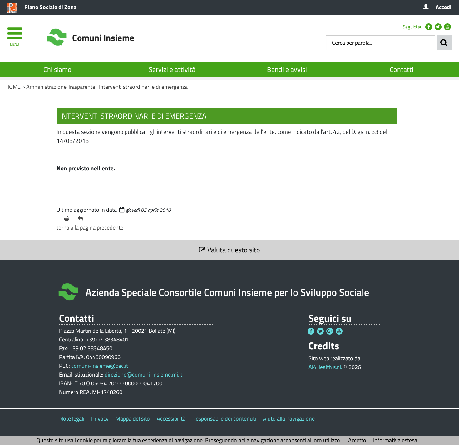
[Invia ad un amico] (82, 218)
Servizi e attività (172, 69)
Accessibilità (171, 418)
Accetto (357, 440)
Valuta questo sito (233, 250)
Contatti (401, 69)
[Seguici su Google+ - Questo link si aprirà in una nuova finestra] (329, 331)
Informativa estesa (395, 440)
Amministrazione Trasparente (60, 87)
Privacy (100, 418)
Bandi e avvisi (287, 69)
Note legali (71, 418)
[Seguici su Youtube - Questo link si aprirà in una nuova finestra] (447, 26)
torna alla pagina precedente (90, 227)
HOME (13, 87)
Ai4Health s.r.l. (325, 367)
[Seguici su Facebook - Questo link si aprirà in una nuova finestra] (428, 26)
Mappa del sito (133, 418)
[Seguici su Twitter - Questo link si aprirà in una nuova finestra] (438, 26)
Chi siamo (57, 69)
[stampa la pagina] (68, 218)
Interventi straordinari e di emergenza (143, 87)
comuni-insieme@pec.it (99, 366)
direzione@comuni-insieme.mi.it (143, 374)
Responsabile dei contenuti (224, 418)
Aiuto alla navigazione (289, 418)
